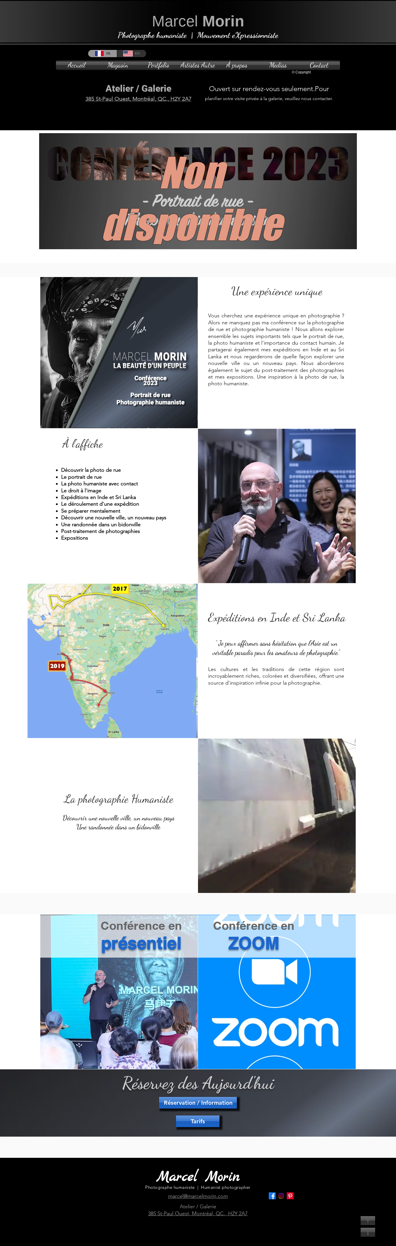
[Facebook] (272, 1195)
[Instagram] (281, 1195)
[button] (158, 65)
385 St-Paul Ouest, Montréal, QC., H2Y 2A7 (139, 98)
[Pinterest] (290, 1195)
